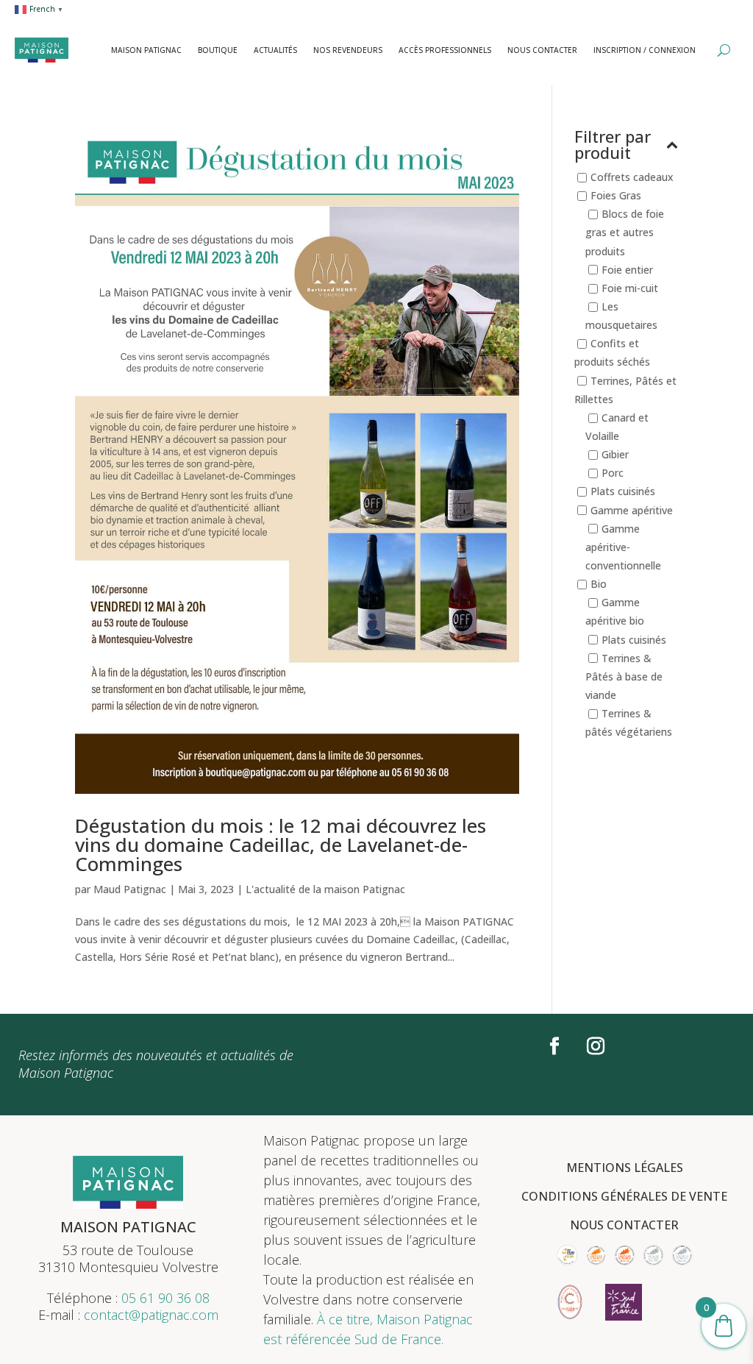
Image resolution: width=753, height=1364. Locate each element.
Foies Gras (615, 195)
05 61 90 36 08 (165, 1298)
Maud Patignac (129, 889)
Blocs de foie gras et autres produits (624, 232)
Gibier (615, 454)
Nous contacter (542, 50)
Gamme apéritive (631, 510)
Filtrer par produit (612, 145)
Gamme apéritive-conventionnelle (623, 547)
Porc (613, 473)
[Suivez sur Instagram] (595, 1046)
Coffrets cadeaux (632, 177)
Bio (598, 584)
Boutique (218, 50)
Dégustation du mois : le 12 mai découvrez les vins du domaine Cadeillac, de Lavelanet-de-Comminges (280, 844)
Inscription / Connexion (644, 50)
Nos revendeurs (347, 50)
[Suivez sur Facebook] (554, 1046)
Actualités (275, 50)
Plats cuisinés (622, 492)
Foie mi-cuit (630, 288)
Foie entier (627, 270)
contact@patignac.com (151, 1315)
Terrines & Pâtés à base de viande (624, 676)
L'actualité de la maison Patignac (325, 889)
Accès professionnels (445, 50)
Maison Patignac (146, 50)
